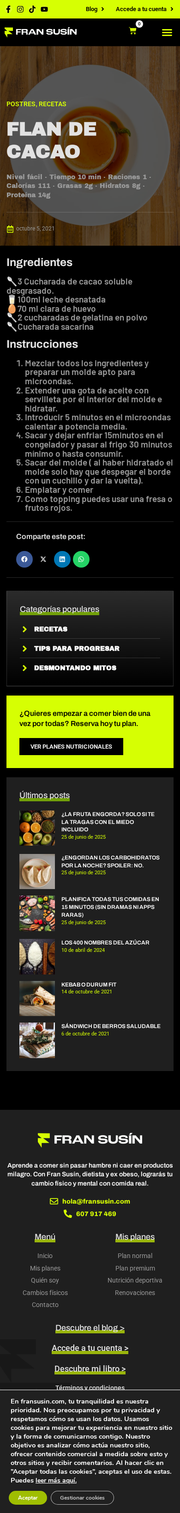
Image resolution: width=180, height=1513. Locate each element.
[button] (167, 32)
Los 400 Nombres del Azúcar (105, 942)
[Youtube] (44, 9)
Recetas (52, 104)
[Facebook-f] (8, 9)
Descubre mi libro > (90, 1369)
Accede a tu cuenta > (90, 1348)
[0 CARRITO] (133, 31)
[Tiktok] (32, 9)
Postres (21, 104)
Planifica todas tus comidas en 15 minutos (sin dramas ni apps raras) (110, 907)
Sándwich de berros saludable (111, 1026)
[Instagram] (20, 9)
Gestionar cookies (82, 1497)
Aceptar (28, 1497)
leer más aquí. (56, 1480)
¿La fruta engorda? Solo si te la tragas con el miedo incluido (108, 822)
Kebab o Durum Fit (88, 984)
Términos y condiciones (90, 1388)
